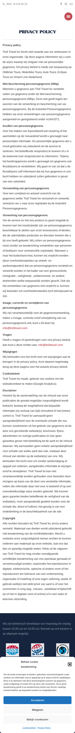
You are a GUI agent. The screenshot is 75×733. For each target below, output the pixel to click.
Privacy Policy (44, 728)
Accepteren (37, 700)
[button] (70, 664)
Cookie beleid (29, 728)
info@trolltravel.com (15, 327)
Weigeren (37, 709)
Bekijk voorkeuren (37, 719)
